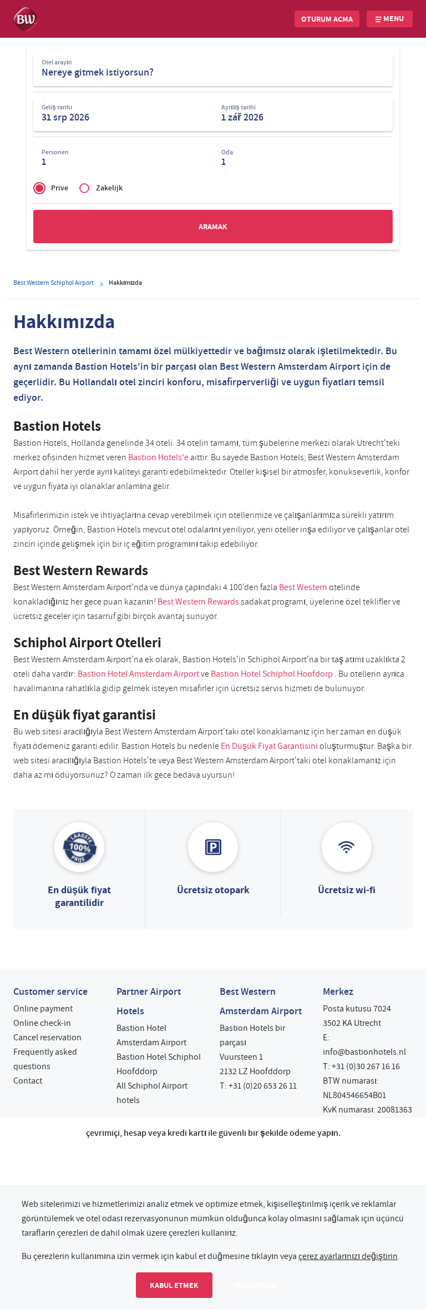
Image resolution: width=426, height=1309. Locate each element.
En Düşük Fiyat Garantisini (269, 746)
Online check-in (42, 1023)
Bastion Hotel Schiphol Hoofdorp (272, 674)
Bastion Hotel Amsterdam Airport (138, 674)
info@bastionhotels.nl (364, 1052)
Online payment (43, 1009)
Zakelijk (109, 188)
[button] (327, 19)
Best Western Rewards (198, 602)
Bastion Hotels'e (158, 457)
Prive (59, 188)
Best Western (303, 587)
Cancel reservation (47, 1037)
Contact (27, 1081)
